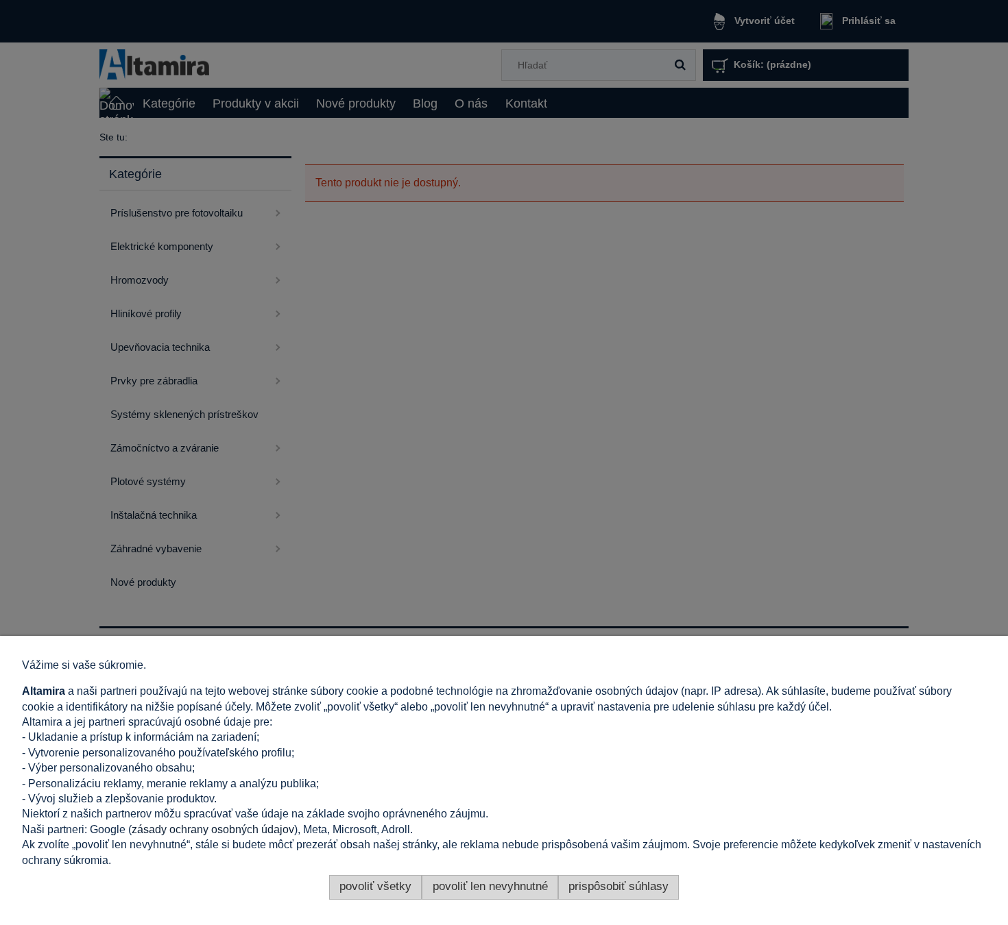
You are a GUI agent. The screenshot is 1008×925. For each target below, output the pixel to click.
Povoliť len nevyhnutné (490, 886)
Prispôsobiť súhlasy (618, 886)
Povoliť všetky (375, 886)
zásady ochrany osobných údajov (213, 829)
